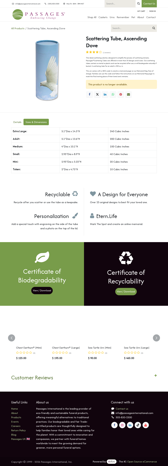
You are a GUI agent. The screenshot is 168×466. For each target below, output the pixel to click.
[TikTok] (138, 425)
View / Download (42, 290)
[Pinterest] (121, 94)
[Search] (139, 3)
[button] (13, 338)
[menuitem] (91, 17)
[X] (97, 94)
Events (15, 421)
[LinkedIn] (105, 94)
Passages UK (18, 439)
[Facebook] (89, 94)
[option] (84, 338)
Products (16, 417)
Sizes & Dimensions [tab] (36, 122)
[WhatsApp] (113, 94)
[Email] (128, 94)
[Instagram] (122, 425)
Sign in (152, 11)
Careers (15, 426)
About (14, 413)
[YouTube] (146, 425)
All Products (17, 28)
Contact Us (149, 3)
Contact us (122, 408)
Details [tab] (17, 122)
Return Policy (18, 430)
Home (14, 408)
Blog (13, 434)
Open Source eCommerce (142, 461)
